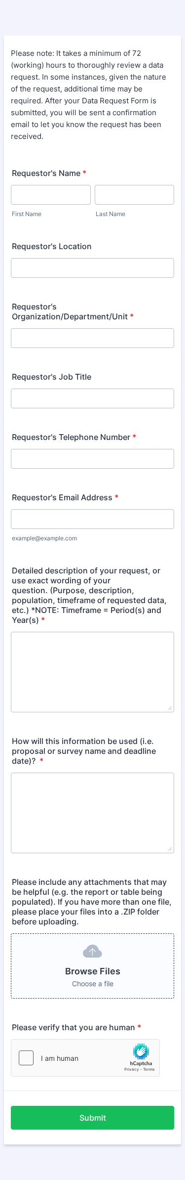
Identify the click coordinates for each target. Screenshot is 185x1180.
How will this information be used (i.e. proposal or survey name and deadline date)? (84, 751)
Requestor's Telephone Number (74, 437)
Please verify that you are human (76, 1027)
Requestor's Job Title (51, 377)
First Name (26, 214)
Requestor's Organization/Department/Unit (73, 311)
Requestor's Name (49, 173)
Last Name (110, 214)
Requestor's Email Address (65, 497)
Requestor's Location (52, 246)
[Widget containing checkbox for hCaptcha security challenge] (85, 1058)
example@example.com (44, 538)
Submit (92, 1118)
